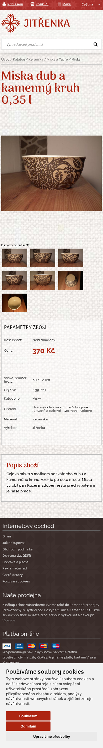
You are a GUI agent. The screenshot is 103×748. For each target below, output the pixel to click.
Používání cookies (16, 581)
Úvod (5, 59)
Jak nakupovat (13, 543)
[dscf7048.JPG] (43, 267)
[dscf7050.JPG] (70, 267)
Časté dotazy (12, 575)
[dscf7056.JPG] (70, 289)
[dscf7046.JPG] (15, 267)
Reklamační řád (14, 568)
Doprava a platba (15, 562)
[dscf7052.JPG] (15, 289)
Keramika (35, 59)
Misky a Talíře (57, 59)
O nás (6, 536)
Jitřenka (47, 24)
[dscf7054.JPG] (43, 289)
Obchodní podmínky (17, 549)
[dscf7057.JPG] (14, 312)
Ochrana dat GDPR (16, 555)
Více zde (8, 620)
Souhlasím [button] (28, 716)
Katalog (19, 59)
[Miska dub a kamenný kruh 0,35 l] (51, 173)
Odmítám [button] (28, 726)
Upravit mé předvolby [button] (51, 736)
